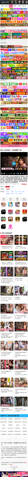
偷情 (23, 191)
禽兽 (6, 318)
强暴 (4, 318)
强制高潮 (19, 355)
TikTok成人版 (3, 431)
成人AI (24, 6)
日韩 (11, 6)
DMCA (25, 462)
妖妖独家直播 (17, 434)
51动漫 (17, 425)
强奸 (2, 318)
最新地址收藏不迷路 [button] (14, 146)
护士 (16, 280)
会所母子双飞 (10, 434)
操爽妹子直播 (3, 422)
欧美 (15, 6)
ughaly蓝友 (24, 422)
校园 (23, 392)
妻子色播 (24, 418)
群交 (4, 317)
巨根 (3, 282)
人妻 (22, 336)
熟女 (8, 281)
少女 (9, 336)
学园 (26, 392)
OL (16, 191)
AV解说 (7, 186)
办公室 (12, 191)
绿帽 (24, 410)
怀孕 (18, 410)
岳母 (10, 281)
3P (5, 317)
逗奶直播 (24, 434)
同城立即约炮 (3, 418)
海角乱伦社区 (17, 431)
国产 (6, 6)
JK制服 (6, 336)
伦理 (19, 6)
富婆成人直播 (17, 422)
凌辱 (4, 337)
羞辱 (10, 391)
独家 (16, 299)
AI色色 (3, 425)
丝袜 (4, 300)
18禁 (14, 469)
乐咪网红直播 (17, 418)
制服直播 (10, 422)
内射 (16, 193)
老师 (5, 410)
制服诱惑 (8, 193)
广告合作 (11, 464)
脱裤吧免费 (3, 434)
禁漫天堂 (24, 428)
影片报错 (24, 200)
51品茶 (3, 428)
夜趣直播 (10, 418)
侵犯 (2, 337)
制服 (18, 392)
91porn (24, 425)
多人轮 (9, 317)
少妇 (6, 281)
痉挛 (24, 355)
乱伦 (2, 281)
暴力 (6, 337)
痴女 (18, 280)
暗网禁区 (10, 425)
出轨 (19, 191)
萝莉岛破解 (10, 431)
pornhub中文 (10, 428)
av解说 (12, 186)
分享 (17, 200)
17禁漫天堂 (17, 428)
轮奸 (2, 336)
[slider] (6, 173)
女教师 (2, 410)
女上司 (7, 191)
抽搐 (22, 355)
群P (2, 317)
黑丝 (13, 193)
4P (7, 317)
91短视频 (24, 431)
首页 (2, 6)
